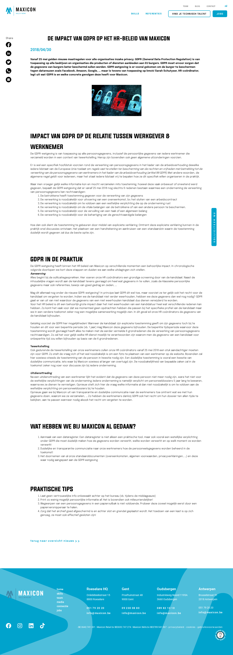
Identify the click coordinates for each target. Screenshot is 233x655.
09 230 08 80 (131, 608)
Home (60, 589)
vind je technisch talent (189, 14)
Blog (197, 6)
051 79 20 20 (95, 608)
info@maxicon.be (99, 613)
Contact (211, 6)
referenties (154, 14)
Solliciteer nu (214, 226)
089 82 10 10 (166, 608)
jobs (220, 14)
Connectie (62, 606)
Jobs (59, 610)
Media (60, 602)
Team (185, 6)
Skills (60, 593)
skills (135, 14)
